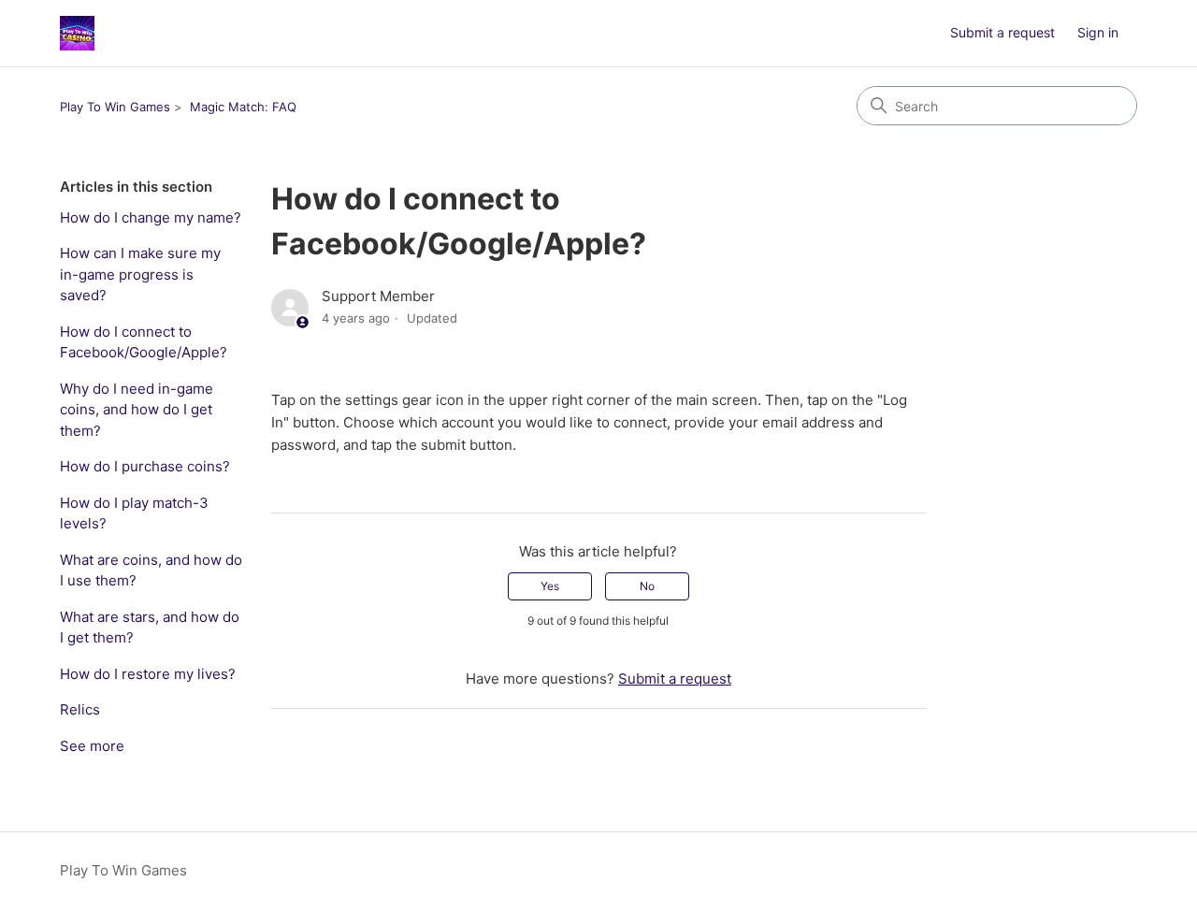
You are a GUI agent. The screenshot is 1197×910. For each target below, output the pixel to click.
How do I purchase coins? (145, 466)
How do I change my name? (150, 217)
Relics (80, 709)
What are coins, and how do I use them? (151, 570)
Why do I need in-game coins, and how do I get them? (136, 410)
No (647, 586)
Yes (550, 586)
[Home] (77, 33)
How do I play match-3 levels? (134, 513)
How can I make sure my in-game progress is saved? (140, 274)
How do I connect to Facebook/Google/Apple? (143, 342)
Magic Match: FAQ (243, 106)
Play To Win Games (115, 106)
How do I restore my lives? (148, 674)
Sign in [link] (1097, 32)
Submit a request (1002, 32)
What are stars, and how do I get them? (149, 627)
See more (92, 746)
